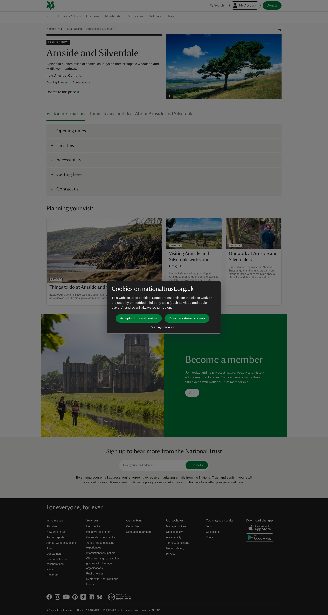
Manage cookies (162, 327)
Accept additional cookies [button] (139, 318)
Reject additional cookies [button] (187, 318)
